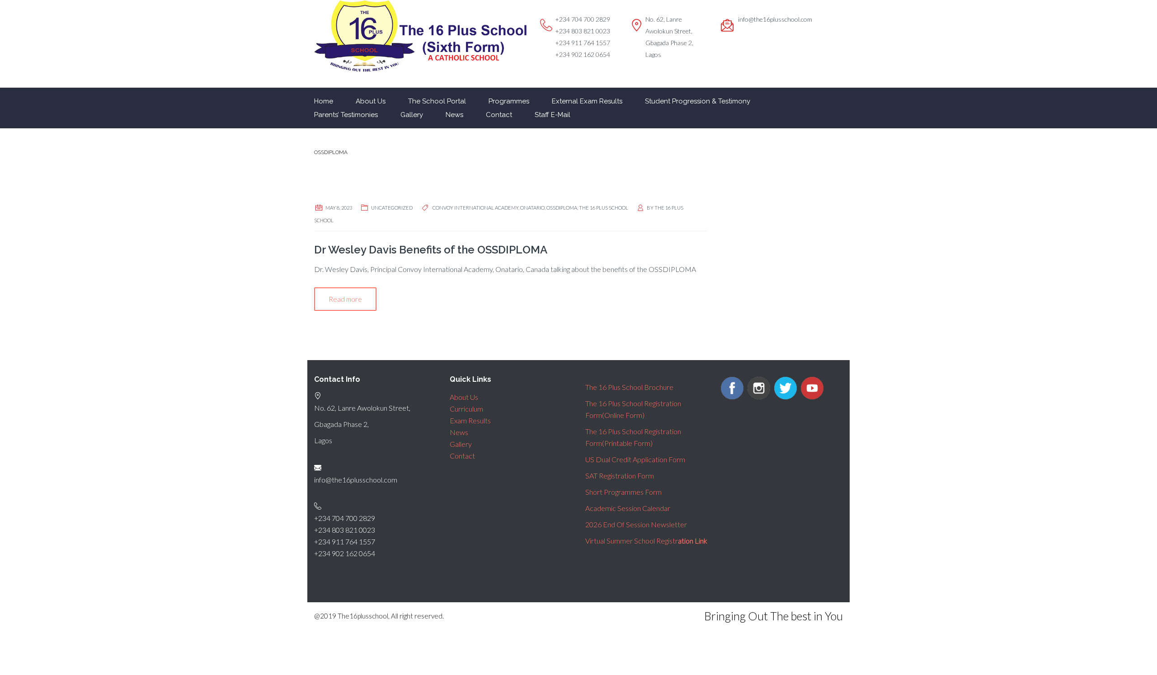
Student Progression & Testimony (697, 101)
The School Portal (437, 101)
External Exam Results (587, 101)
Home (323, 101)
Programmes (509, 101)
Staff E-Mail (552, 115)
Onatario (532, 208)
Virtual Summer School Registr (646, 540)
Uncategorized (392, 208)
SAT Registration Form (619, 475)
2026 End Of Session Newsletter (636, 524)
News (454, 115)
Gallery (411, 115)
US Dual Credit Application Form (635, 459)
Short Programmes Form (623, 492)
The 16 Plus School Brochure (629, 387)
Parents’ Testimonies (346, 115)
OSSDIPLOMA (561, 208)
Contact (499, 115)
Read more (345, 299)
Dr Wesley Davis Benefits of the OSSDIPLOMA (430, 249)
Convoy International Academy (475, 208)
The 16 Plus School (603, 208)
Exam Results (470, 420)
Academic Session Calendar (627, 508)
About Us (371, 101)
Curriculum (466, 408)
